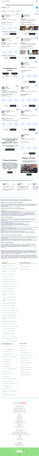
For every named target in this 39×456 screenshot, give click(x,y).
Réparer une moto (23, 350)
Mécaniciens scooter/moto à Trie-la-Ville (9, 335)
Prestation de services (20, 439)
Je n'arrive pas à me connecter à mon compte (19, 409)
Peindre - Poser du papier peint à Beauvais (9, 368)
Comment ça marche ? (19, 417)
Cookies (19, 436)
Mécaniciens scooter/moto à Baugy (8, 308)
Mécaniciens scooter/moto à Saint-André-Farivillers (9, 294)
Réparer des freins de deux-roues (25, 367)
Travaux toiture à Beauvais (7, 359)
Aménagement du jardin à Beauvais (8, 381)
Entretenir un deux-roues (24, 364)
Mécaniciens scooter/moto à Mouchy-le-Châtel (10, 338)
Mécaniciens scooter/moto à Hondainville (9, 286)
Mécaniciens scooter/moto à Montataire (9, 274)
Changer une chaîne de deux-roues (26, 357)
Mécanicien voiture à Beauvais (25, 266)
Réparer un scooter (23, 345)
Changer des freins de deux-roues (25, 374)
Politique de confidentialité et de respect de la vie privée (19, 433)
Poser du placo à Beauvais (7, 371)
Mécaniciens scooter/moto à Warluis (8, 323)
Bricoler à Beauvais (6, 346)
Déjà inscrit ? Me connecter (19, 453)
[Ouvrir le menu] (36, 1)
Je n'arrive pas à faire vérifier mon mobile (19, 408)
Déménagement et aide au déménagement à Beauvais (10, 391)
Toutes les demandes (20, 420)
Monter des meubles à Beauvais (8, 349)
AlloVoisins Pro (19, 418)
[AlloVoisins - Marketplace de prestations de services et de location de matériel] (6, 2)
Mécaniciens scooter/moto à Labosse (9, 288)
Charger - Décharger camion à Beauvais (9, 394)
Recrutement (19, 427)
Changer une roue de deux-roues (25, 369)
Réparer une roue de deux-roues (25, 372)
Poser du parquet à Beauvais (7, 351)
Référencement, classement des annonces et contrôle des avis (19, 434)
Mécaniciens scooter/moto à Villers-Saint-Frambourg (9, 318)
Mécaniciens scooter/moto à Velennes (9, 331)
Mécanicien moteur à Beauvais (25, 269)
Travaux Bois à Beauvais (6, 366)
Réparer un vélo (22, 347)
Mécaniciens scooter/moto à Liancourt (9, 279)
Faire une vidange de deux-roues (25, 352)
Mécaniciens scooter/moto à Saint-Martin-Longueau (9, 300)
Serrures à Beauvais (6, 376)
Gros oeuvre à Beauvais (6, 363)
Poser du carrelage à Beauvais (7, 354)
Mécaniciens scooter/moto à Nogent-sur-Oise (10, 268)
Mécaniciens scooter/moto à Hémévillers (9, 340)
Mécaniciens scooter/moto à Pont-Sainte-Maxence (9, 271)
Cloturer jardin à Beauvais (7, 388)
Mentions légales (19, 435)
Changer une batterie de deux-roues (26, 362)
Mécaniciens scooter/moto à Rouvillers (9, 305)
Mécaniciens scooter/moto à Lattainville (9, 297)
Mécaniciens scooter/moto (12, 197)
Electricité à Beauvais (6, 361)
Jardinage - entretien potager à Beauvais (9, 378)
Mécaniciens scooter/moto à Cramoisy (9, 321)
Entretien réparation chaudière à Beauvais (9, 356)
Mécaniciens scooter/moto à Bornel (8, 333)
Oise (17, 197)
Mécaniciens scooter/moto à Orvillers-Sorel (10, 315)
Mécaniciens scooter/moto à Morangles (9, 284)
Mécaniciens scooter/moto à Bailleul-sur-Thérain (10, 310)
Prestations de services (5, 197)
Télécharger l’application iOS (19, 443)
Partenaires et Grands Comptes (19, 426)
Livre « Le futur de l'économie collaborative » (19, 422)
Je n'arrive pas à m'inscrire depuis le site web (19, 410)
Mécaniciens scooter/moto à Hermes (9, 328)
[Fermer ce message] (37, 449)
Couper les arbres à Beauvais (7, 386)
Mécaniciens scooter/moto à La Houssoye (9, 312)
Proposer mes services (19, 421)
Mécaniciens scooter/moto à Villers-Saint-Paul (10, 281)
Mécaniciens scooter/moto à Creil (8, 265)
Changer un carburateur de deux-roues (26, 355)
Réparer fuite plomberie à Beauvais (8, 373)
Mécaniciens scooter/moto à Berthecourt (9, 303)
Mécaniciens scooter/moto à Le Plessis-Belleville (10, 326)
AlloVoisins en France (19, 423)
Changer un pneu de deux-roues (25, 360)
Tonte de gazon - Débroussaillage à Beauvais (10, 383)
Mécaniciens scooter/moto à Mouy (8, 276)
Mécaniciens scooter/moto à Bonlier (8, 291)
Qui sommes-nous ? (19, 416)
